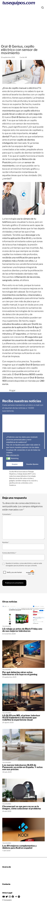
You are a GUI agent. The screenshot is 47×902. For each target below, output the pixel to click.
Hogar (12, 390)
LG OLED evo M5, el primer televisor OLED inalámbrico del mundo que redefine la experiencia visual (21, 717)
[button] (8, 458)
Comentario (6, 514)
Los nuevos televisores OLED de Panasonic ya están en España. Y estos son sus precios (22, 767)
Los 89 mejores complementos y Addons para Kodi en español (19, 847)
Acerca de (6, 867)
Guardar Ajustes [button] (32, 464)
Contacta (6, 884)
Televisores (6, 626)
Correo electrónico (9, 553)
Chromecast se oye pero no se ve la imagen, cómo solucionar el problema (21, 807)
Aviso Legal (7, 893)
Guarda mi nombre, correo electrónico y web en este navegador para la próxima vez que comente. (24, 564)
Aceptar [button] (15, 464)
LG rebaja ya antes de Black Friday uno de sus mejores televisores (22, 630)
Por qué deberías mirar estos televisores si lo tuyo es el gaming (19, 673)
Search (42, 7)
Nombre (5, 542)
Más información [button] (12, 455)
